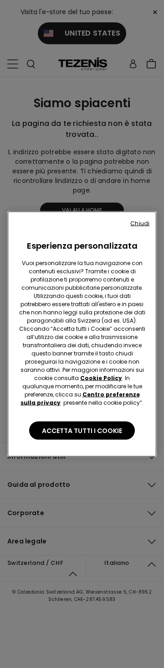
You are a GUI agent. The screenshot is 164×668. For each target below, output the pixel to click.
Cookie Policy (101, 378)
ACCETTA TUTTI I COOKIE (82, 430)
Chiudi (139, 223)
